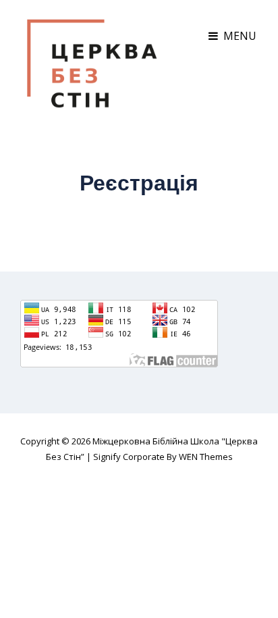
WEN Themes (206, 456)
